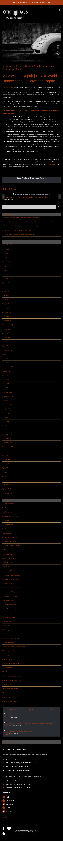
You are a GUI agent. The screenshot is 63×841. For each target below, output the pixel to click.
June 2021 (6, 358)
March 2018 (6, 480)
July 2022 (6, 341)
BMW (4, 550)
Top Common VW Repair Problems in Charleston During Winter (25, 197)
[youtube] (9, 828)
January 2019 (7, 438)
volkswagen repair (8, 642)
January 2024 (7, 283)
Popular (12, 709)
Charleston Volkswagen (10, 571)
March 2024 (6, 274)
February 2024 (7, 278)
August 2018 (7, 459)
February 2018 (7, 484)
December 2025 (8, 245)
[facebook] (3, 828)
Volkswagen (6, 625)
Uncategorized (7, 621)
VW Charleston (7, 667)
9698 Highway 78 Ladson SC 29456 (18, 784)
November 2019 (8, 396)
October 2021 (7, 354)
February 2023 (7, 312)
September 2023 (8, 295)
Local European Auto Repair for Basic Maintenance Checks (19, 234)
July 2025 (6, 249)
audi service (6, 529)
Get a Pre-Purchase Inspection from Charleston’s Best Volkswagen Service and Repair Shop (28, 222)
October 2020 (7, 362)
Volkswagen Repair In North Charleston (14, 646)
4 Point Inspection (8, 503)
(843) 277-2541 (11, 759)
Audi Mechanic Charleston (10, 516)
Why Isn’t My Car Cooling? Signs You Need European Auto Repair (21, 226)
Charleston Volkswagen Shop (11, 579)
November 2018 (8, 447)
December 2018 (8, 442)
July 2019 (6, 413)
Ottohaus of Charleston (10, 613)
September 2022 (8, 333)
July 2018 (6, 463)
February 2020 (7, 392)
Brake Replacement (8, 562)
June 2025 (6, 253)
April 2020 (6, 388)
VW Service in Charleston (10, 701)
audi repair (6, 520)
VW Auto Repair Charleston (11, 663)
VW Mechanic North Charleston (12, 676)
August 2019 (7, 409)
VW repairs (6, 693)
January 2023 (7, 316)
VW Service (6, 697)
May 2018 (6, 472)
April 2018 (6, 476)
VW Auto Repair (7, 659)
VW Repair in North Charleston (12, 680)
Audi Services (7, 533)
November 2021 (8, 350)
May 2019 (6, 421)
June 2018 (6, 468)
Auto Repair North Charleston (11, 545)
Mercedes (9, 804)
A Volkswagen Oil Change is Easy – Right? (20, 731)
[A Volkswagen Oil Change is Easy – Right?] (6, 731)
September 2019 (8, 405)
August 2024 (7, 266)
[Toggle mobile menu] (60, 10)
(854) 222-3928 (11, 781)
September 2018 (8, 455)
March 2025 (6, 257)
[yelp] (3, 833)
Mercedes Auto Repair (9, 604)
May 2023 (6, 304)
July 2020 (6, 375)
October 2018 (7, 451)
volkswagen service (8, 655)
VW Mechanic (7, 672)
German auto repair (9, 600)
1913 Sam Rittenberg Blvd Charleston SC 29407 (22, 763)
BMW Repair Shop (8, 558)
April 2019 (6, 426)
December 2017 (8, 493)
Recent (31, 709)
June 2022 (6, 346)
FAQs (4, 817)
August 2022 (7, 337)
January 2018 (7, 489)
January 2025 (7, 262)
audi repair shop (8, 524)
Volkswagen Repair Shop (10, 651)
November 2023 (8, 287)
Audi (4, 508)
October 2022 (7, 329)
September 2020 (8, 367)
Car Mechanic (7, 566)
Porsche (9, 811)
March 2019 (6, 430)
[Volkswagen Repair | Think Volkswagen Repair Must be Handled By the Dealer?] (6, 723)
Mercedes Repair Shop (9, 609)
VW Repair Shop (7, 684)
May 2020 (6, 384)
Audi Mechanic (7, 512)
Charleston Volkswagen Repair (12, 575)
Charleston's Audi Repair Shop (11, 588)
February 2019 (7, 434)
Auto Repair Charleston (9, 541)
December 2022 (8, 320)
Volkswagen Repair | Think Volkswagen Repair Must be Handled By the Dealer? (31, 723)
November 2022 (8, 325)
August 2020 (7, 371)
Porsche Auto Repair (9, 617)
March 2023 (6, 308)
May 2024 (6, 270)
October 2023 (7, 291)
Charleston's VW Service (10, 596)
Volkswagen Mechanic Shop (11, 638)
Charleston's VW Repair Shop (11, 592)
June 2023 (6, 299)
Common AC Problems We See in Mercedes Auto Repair (19, 230)
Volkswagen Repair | (8, 87)
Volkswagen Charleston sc (10, 630)
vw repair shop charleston (10, 688)
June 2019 (6, 417)
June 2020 (6, 379)
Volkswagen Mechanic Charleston (12, 634)
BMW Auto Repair (8, 554)
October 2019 (7, 400)
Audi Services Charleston (10, 537)
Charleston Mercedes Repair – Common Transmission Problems (21, 217)
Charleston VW (7, 583)
